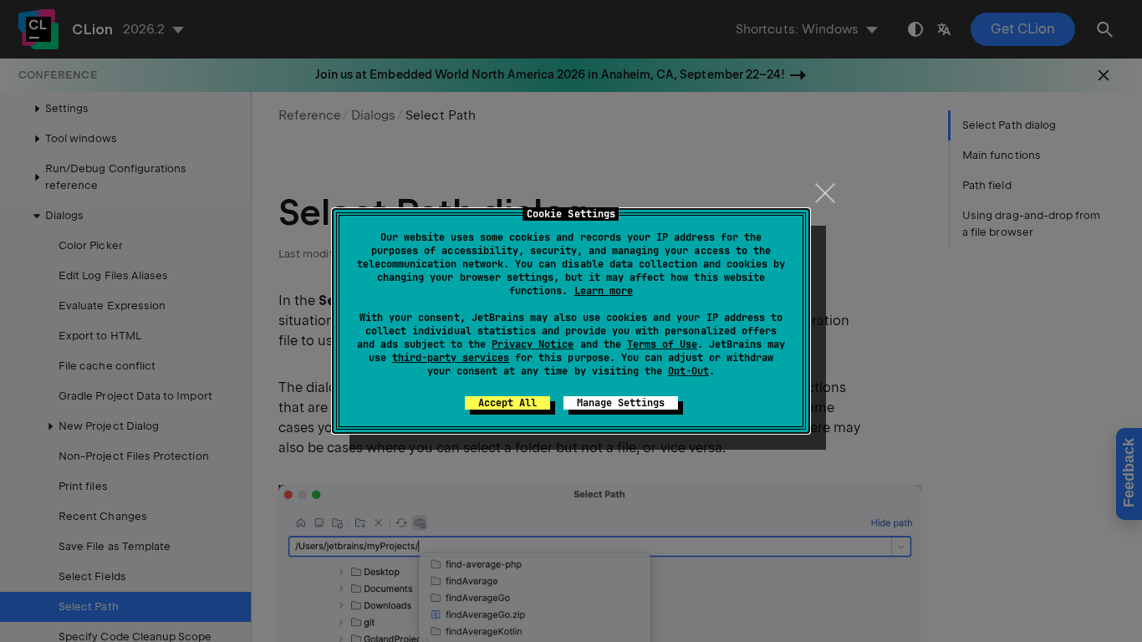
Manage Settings (621, 403)
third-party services (450, 357)
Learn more (603, 291)
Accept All (507, 403)
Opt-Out (688, 371)
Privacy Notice (533, 344)
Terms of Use (662, 344)
